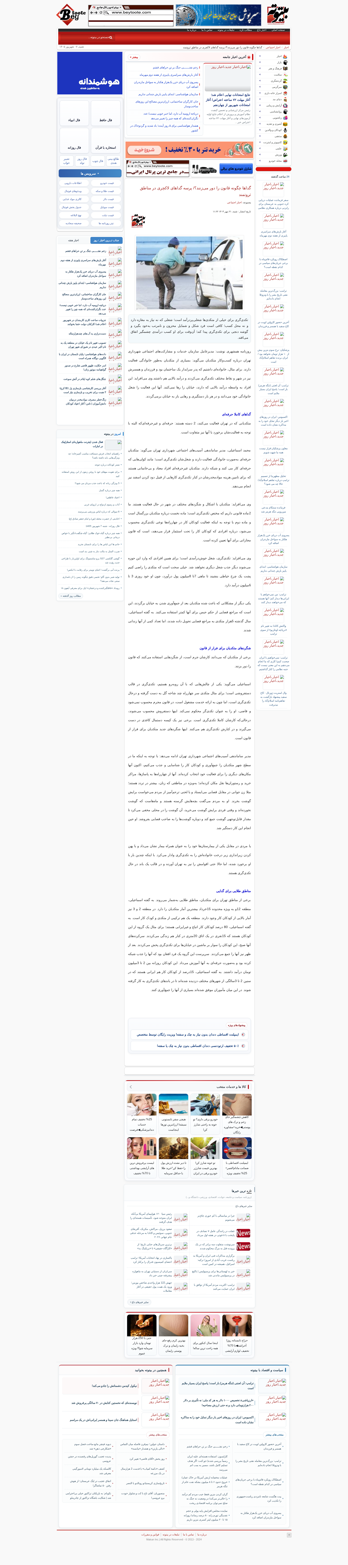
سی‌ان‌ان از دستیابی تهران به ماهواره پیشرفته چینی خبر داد (152, 1273)
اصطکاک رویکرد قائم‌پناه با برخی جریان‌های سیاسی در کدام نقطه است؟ (273, 263)
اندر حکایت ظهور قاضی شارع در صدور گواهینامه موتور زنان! (85, 367)
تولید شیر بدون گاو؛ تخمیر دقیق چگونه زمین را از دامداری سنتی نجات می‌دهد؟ (91, 579)
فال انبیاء (74, 120)
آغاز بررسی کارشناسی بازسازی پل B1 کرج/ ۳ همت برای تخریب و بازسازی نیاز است (83, 390)
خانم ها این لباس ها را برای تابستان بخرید (99, 544)
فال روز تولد (82, 160)
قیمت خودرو (107, 183)
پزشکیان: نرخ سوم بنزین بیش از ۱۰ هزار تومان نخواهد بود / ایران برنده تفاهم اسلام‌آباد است (273, 355)
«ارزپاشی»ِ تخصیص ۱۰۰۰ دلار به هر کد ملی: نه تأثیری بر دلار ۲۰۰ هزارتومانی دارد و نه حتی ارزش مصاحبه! (218, 1403)
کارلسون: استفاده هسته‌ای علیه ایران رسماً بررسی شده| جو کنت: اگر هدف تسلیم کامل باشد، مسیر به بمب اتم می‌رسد (207, 1463)
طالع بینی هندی (113, 160)
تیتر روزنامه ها (106, 223)
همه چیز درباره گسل (109, 490)
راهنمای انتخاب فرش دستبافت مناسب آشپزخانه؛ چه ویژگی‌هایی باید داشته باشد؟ (94, 455)
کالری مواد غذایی (72, 199)
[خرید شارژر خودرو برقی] (222, 168)
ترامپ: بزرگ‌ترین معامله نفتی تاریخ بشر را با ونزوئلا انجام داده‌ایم (273, 294)
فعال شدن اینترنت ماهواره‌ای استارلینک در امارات (82, 444)
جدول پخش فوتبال (71, 207)
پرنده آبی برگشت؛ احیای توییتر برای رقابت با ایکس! (93, 570)
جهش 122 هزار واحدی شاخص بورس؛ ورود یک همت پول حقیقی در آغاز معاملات (151, 1286)
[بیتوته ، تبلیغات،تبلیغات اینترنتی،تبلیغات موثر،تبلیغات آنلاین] (131, 15)
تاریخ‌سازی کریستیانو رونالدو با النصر (145, 1483)
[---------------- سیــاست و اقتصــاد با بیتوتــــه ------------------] (266, 1370)
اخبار (286, 47)
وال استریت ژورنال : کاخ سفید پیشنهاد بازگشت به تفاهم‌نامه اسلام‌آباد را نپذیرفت (273, 698)
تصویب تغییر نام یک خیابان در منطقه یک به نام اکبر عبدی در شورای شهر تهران (83, 344)
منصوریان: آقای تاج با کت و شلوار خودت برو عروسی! (143, 1495)
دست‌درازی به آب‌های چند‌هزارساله (87, 333)
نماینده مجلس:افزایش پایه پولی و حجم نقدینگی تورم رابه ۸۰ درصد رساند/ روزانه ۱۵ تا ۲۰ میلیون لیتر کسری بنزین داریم (206, 1515)
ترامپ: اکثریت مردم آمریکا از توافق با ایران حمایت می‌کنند (214, 1286)
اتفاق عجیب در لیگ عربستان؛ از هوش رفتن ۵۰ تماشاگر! (90, 1483)
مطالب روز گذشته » (71, 596)
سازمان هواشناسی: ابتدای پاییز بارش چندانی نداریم (168, 94)
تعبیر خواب (66, 160)
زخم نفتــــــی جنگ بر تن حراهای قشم (175, 67)
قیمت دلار (108, 199)
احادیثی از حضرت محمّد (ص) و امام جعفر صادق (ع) (94, 518)
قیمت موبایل (107, 207)
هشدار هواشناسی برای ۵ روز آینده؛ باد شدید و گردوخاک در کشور (164, 128)
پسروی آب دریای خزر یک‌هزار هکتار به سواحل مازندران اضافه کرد (166, 84)
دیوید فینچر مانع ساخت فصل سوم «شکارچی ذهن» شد (92, 1446)
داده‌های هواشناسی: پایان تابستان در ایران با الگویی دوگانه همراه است (82, 356)
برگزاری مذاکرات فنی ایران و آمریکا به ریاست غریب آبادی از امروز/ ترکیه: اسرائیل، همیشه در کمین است (214, 1259)
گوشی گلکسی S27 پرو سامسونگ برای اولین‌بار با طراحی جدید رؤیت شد (90, 560)
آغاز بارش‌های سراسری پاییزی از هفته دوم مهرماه (169, 74)
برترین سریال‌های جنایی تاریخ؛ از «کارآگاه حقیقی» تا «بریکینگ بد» (154, 1246)
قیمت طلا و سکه (105, 191)
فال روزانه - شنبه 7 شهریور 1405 (103, 526)
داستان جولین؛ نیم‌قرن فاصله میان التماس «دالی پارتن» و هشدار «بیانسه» (142, 1446)
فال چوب (97, 161)
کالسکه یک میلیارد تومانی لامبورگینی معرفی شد (91, 1470)
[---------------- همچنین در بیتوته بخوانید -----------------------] (150, 1370)
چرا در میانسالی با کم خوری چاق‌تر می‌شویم (216, 1217)
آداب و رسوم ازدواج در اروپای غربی (102, 504)
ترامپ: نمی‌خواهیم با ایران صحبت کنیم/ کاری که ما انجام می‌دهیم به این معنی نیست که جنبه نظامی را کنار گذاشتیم (274, 663)
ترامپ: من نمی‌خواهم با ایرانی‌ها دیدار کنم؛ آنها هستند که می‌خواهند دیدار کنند (273, 598)
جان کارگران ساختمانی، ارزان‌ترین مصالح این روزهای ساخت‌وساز (166, 104)
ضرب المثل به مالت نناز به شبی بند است (99, 551)
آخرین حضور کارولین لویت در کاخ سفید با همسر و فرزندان (273, 324)
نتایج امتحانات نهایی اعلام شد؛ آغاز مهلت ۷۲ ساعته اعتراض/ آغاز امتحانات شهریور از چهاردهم (228, 100)
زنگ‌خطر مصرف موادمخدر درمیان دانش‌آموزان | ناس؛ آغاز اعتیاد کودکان (86, 401)
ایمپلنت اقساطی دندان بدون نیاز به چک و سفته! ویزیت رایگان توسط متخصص (188, 1034)
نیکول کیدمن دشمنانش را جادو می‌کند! (114, 1385)
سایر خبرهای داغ (140, 1302)
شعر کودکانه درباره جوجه (107, 464)
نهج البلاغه (76, 215)
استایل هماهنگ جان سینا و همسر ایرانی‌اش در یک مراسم (103, 1420)
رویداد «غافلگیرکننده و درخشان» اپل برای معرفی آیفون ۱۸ (90, 588)
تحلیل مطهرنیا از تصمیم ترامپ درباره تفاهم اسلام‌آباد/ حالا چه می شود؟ (273, 480)
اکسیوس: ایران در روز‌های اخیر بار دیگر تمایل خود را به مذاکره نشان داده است (273, 420)
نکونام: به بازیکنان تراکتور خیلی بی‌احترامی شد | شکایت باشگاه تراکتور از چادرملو (88, 1495)
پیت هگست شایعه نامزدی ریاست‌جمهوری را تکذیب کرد (258, 1498)
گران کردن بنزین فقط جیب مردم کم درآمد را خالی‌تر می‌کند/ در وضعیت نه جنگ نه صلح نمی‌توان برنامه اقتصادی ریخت (205, 1498)
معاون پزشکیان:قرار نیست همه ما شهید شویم (273, 450)
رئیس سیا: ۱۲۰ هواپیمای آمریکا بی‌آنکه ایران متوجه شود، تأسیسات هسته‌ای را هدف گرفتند (151, 1217)
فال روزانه (74, 147)
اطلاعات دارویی (72, 183)
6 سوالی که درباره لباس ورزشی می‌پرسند (99, 511)
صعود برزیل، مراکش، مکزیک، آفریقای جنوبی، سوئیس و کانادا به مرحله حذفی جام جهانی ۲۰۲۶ (151, 1232)
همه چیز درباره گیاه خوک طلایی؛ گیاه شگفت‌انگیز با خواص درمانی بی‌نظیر (91, 535)
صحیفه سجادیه (73, 223)
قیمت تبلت (108, 215)
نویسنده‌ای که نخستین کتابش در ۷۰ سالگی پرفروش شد (104, 1403)
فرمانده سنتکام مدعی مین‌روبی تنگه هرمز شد (273, 509)
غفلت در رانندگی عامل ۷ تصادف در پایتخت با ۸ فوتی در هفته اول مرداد (215, 1233)
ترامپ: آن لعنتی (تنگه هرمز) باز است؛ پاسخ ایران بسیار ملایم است (273, 389)
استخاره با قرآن (105, 147)
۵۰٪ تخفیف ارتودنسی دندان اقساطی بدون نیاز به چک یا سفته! (198, 1046)
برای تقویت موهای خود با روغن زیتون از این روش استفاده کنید (91, 474)
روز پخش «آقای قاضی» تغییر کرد (147, 1458)
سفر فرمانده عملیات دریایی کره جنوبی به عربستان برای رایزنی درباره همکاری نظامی (273, 204)
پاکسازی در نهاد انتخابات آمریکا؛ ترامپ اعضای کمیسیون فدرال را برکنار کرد (151, 1259)
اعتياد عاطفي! (113, 497)
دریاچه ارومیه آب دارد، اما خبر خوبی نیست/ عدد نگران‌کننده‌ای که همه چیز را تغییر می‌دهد (170, 116)
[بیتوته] (71, 24)
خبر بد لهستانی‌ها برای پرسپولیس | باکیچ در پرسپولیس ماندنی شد (213, 1273)
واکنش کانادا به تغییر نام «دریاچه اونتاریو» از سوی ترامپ (273, 629)
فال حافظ (105, 120)
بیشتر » (134, 57)
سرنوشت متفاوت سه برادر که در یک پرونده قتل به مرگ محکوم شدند (215, 1246)
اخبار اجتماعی (273, 47)
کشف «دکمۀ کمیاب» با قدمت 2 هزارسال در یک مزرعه (143, 1470)
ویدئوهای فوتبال (72, 191)
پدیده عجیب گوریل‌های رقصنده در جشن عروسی (89, 1458)
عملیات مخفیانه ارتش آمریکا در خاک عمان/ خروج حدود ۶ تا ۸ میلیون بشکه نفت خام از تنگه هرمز (205, 1482)
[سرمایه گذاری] (189, 150)
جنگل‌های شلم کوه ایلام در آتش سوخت (84, 379)
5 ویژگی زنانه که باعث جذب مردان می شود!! (97, 483)
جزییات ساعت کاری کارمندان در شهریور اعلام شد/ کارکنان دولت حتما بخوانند (84, 322)
